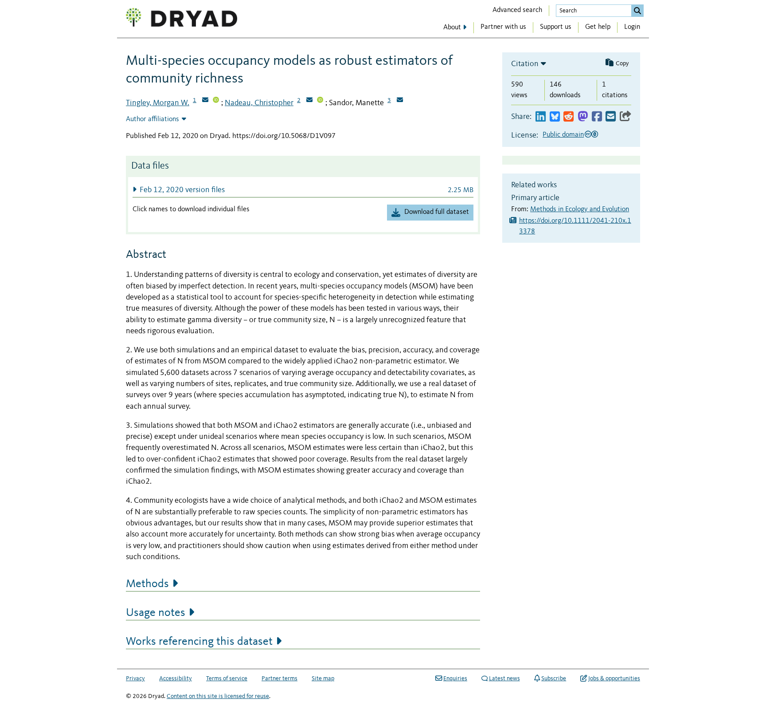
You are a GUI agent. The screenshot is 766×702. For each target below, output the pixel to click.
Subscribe (553, 678)
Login (632, 27)
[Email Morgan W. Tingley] (205, 100)
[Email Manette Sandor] (400, 100)
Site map (323, 678)
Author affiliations (152, 119)
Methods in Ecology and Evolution (579, 209)
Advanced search (517, 10)
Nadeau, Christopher (259, 103)
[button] (303, 189)
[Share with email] (611, 116)
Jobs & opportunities (614, 678)
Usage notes (155, 613)
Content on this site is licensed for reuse (218, 696)
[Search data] (637, 10)
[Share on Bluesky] (555, 116)
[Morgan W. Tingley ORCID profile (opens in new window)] (216, 100)
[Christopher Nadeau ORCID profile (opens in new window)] (320, 100)
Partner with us (503, 27)
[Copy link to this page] (625, 117)
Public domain (563, 134)
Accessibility (175, 678)
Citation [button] (525, 64)
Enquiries (455, 678)
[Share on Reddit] (568, 116)
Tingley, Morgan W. (157, 103)
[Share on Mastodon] (583, 116)
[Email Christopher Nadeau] (309, 100)
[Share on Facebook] (597, 116)
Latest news (504, 678)
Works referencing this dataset (199, 641)
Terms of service (226, 678)
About (452, 27)
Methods (147, 584)
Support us (555, 27)
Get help (597, 27)
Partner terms (279, 678)
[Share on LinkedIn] (540, 116)
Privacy (135, 678)
